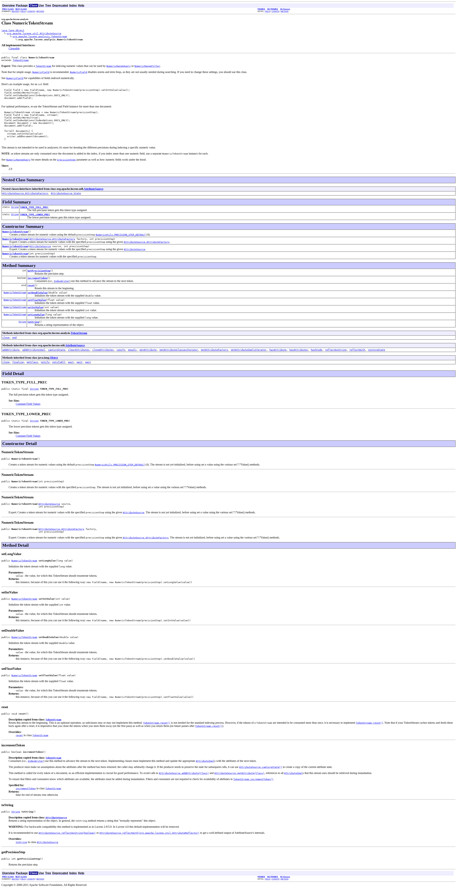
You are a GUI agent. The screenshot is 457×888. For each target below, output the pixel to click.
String (15, 207)
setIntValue (35, 307)
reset (31, 285)
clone (5, 362)
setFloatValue (36, 300)
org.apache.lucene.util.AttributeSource (34, 33)
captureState (56, 349)
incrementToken (37, 278)
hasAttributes (298, 349)
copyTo (121, 349)
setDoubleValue (37, 292)
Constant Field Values (28, 403)
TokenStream (21, 60)
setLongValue (36, 314)
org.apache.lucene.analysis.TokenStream (40, 36)
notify (45, 362)
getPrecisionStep (38, 270)
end (14, 337)
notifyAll (58, 362)
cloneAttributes (103, 349)
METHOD (40, 11)
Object (54, 357)
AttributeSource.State (66, 193)
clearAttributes (78, 349)
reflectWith (357, 349)
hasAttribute (278, 349)
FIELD (23, 11)
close (5, 337)
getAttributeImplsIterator (249, 349)
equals (132, 349)
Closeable (14, 48)
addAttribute (10, 349)
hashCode (316, 349)
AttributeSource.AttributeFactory (25, 193)
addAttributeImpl (33, 349)
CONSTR (31, 11)
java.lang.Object (12, 30)
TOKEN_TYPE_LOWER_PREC (35, 214)
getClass (32, 362)
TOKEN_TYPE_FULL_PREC (34, 207)
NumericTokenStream (15, 231)
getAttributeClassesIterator (178, 349)
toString (33, 322)
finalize (18, 362)
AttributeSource (93, 188)
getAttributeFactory (214, 349)
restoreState (376, 349)
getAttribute (148, 349)
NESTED (15, 11)
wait (71, 362)
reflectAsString (335, 349)
